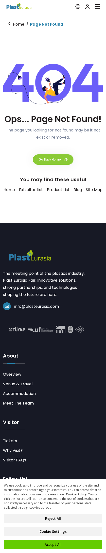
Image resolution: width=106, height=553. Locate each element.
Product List (58, 190)
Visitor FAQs (14, 460)
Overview (12, 374)
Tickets (10, 441)
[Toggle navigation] (97, 6)
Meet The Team (18, 403)
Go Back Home (50, 159)
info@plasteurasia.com (36, 306)
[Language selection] (77, 6)
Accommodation (19, 393)
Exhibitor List (31, 190)
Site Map (94, 190)
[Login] (87, 6)
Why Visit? (13, 450)
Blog (77, 190)
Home (18, 24)
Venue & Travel (18, 384)
